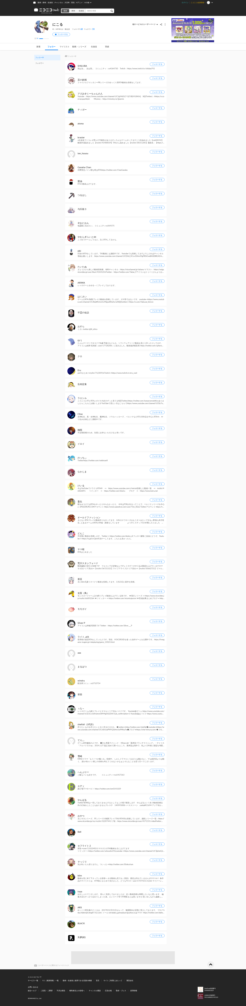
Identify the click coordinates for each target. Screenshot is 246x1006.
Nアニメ (79, 2)
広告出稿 (108, 991)
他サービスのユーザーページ (144, 24)
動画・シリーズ (79, 47)
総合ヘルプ (32, 991)
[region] (47, 60)
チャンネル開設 (95, 991)
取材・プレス (121, 991)
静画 (44, 2)
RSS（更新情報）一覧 (50, 980)
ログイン (185, 2)
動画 (39, 2)
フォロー (52, 47)
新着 (38, 47)
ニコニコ (46, 11)
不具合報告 (61, 991)
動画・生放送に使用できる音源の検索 (77, 980)
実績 (107, 47)
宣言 (97, 980)
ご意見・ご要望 (47, 991)
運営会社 (129, 980)
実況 (73, 2)
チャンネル (58, 2)
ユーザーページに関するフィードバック (53, 965)
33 (89, 29)
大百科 (67, 2)
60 (77, 29)
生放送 (50, 2)
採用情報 (133, 991)
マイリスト (65, 47)
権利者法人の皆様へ (77, 991)
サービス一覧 (33, 980)
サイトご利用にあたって (112, 980)
